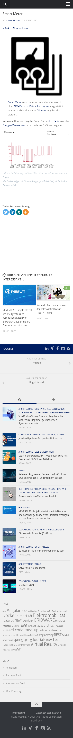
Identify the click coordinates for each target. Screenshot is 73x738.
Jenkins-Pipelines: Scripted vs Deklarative (40, 438)
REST (45, 412)
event (38, 547)
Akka (4, 611)
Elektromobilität (49, 615)
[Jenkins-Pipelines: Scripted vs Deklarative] (9, 439)
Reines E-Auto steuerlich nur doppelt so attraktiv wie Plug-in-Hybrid (51, 309)
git (31, 620)
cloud (38, 564)
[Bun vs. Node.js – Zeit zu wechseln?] (9, 494)
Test (56, 639)
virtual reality (56, 529)
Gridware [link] (42, 110)
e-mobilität (24, 616)
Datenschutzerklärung (48, 712)
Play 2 (35, 635)
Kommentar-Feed (15, 683)
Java (23, 625)
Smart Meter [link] (15, 102)
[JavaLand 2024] (9, 586)
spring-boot (32, 640)
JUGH (52, 625)
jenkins (61, 434)
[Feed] (68, 349)
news (21, 470)
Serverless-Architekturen (32, 567)
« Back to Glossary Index (15, 28)
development (60, 611)
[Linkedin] (12, 212)
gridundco (24, 507)
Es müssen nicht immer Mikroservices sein (41, 550)
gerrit (26, 620)
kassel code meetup (20, 629)
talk (42, 640)
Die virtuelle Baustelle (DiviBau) (35, 533)
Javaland (32, 625)
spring (18, 639)
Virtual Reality (44, 644)
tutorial (31, 492)
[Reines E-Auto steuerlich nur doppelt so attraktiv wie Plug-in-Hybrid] (53, 293)
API (25, 611)
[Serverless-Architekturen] (9, 569)
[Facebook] (58, 349)
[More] (26, 212)
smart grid (8, 640)
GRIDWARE (44, 620)
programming (46, 635)
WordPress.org (14, 691)
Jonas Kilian (13, 20)
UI (14, 644)
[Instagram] (63, 349)
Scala (65, 635)
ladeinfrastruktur (50, 630)
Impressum (18, 712)
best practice (42, 409)
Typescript (8, 644)
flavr (35, 529)
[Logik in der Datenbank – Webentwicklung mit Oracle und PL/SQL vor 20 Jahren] (9, 457)
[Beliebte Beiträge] (53, 400)
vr (19, 649)
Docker (9, 615)
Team (49, 639)
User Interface (23, 644)
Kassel (59, 625)
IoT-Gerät (54, 121)
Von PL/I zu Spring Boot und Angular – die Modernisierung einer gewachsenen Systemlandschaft (41, 420)
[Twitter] (6, 212)
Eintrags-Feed (13, 675)
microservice (9, 635)
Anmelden (11, 667)
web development (60, 412)
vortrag (14, 650)
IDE (63, 621)
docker (37, 412)
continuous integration (32, 434)
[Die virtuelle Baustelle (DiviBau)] (9, 534)
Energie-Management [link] (14, 125)
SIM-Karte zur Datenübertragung (31, 106)
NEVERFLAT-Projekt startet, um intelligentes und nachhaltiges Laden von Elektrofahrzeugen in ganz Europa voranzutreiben (17, 318)
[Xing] (19, 212)
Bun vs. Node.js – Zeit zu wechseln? (37, 496)
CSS (51, 611)
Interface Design (11, 625)
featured (8, 620)
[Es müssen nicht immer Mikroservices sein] (9, 552)
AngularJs (15, 610)
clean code (41, 489)
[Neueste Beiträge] (19, 400)
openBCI (29, 635)
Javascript (42, 625)
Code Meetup (43, 611)
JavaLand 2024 (26, 585)
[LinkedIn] (47, 349)
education (24, 529)
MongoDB (21, 635)
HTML (58, 620)
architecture (26, 409)
